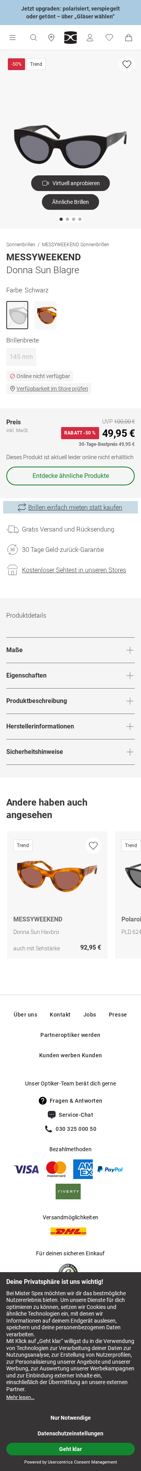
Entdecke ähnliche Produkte (71, 476)
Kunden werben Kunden (70, 1055)
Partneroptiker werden (70, 1035)
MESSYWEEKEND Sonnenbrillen (75, 244)
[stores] (51, 37)
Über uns (25, 1014)
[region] (70, 897)
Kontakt (60, 1014)
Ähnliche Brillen (70, 202)
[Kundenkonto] (89, 37)
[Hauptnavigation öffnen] (12, 37)
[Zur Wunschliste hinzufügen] (127, 64)
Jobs (89, 1014)
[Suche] (33, 37)
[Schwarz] (17, 315)
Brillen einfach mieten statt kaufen (75, 507)
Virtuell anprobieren (76, 183)
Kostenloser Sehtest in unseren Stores (74, 570)
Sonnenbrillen (20, 244)
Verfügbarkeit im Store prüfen (52, 389)
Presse (118, 1014)
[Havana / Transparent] (45, 315)
